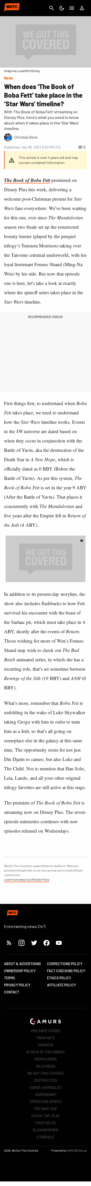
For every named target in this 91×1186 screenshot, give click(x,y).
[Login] (82, 8)
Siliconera (45, 1066)
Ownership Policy (20, 971)
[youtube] (59, 943)
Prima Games (46, 1059)
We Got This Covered (45, 1073)
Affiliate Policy (61, 985)
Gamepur (45, 1045)
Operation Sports (45, 1101)
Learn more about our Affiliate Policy (26, 879)
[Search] (52, 8)
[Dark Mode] (62, 8)
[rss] (9, 943)
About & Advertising (22, 964)
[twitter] (34, 943)
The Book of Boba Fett (27, 180)
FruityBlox (45, 1123)
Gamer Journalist (45, 1087)
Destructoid (45, 1080)
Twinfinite (45, 1038)
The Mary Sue (45, 1109)
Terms (9, 978)
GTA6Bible (45, 1137)
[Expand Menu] (72, 8)
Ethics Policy (59, 978)
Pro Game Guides (45, 1031)
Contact (11, 992)
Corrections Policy (64, 964)
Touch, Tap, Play (45, 1116)
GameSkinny (45, 1094)
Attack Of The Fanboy (45, 1052)
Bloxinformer (45, 1130)
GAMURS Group (77, 1150)
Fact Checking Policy (66, 971)
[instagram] (21, 943)
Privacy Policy (17, 985)
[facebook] (46, 943)
